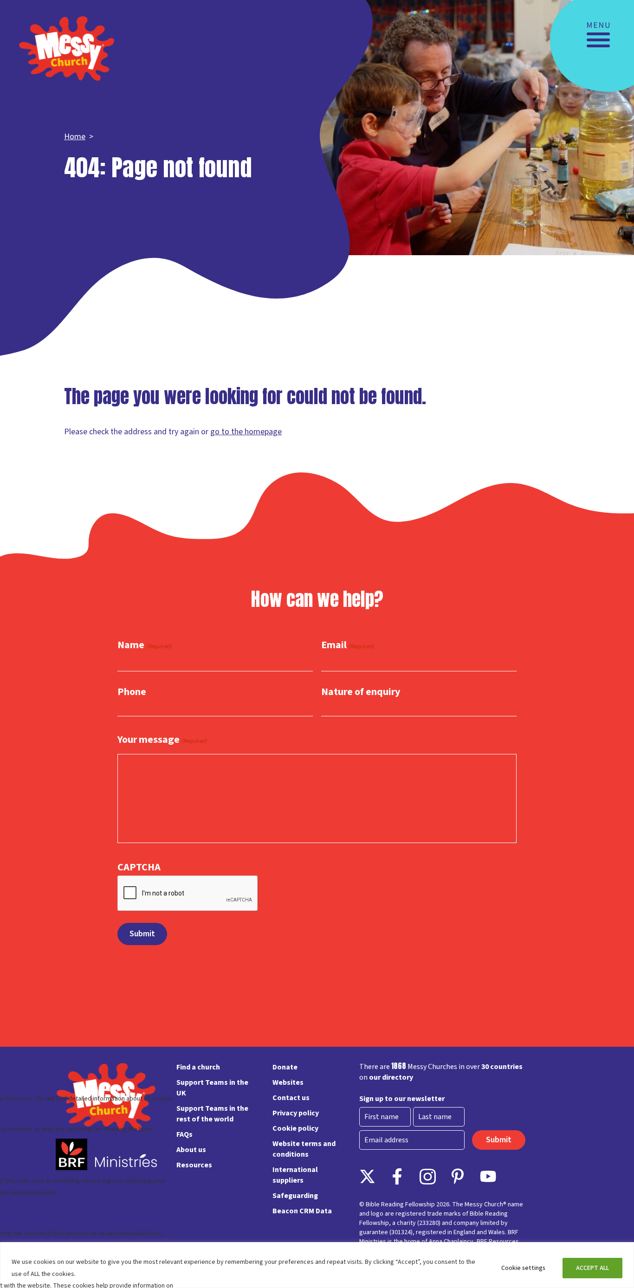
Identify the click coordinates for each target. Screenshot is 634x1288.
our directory (391, 1077)
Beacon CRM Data (302, 1211)
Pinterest (458, 1176)
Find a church (198, 1067)
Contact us (291, 1098)
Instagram (428, 1176)
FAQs (184, 1134)
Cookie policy (295, 1128)
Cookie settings (523, 1268)
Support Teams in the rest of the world (212, 1113)
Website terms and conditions (304, 1149)
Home (74, 136)
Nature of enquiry (360, 691)
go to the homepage (246, 432)
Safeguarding (295, 1196)
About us (191, 1150)
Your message (162, 740)
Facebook (397, 1176)
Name (144, 645)
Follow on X (367, 1176)
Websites (288, 1082)
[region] (317, 1265)
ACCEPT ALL (592, 1268)
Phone (131, 691)
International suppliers (295, 1175)
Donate (285, 1067)
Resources (194, 1165)
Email (347, 645)
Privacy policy (295, 1113)
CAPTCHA (139, 867)
